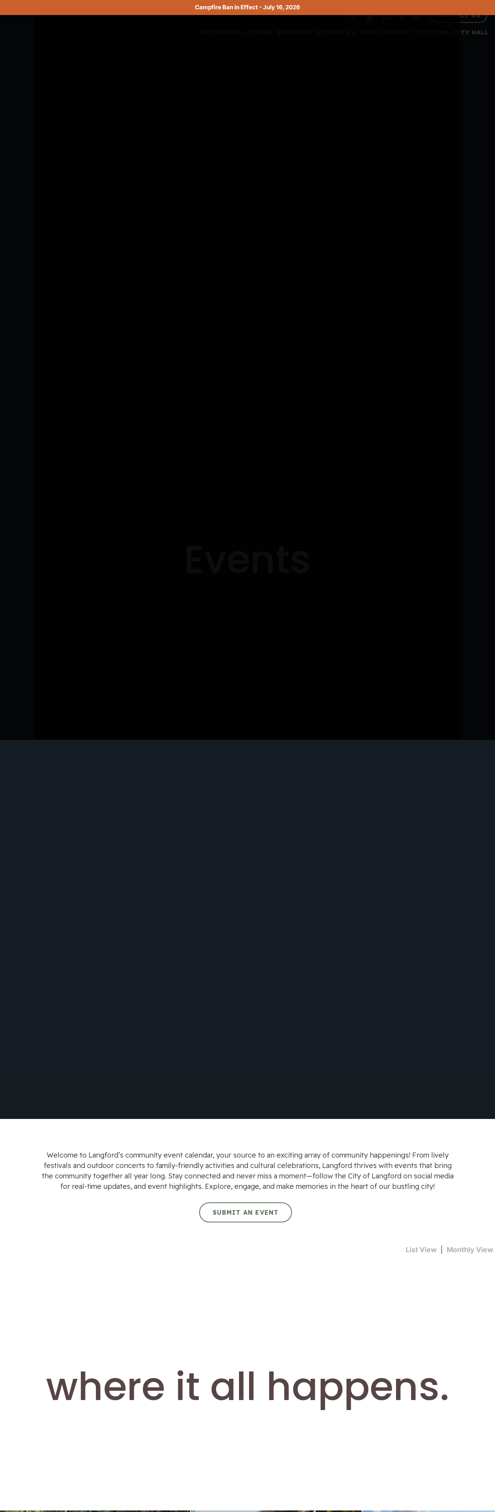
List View (421, 1250)
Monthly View (470, 1250)
